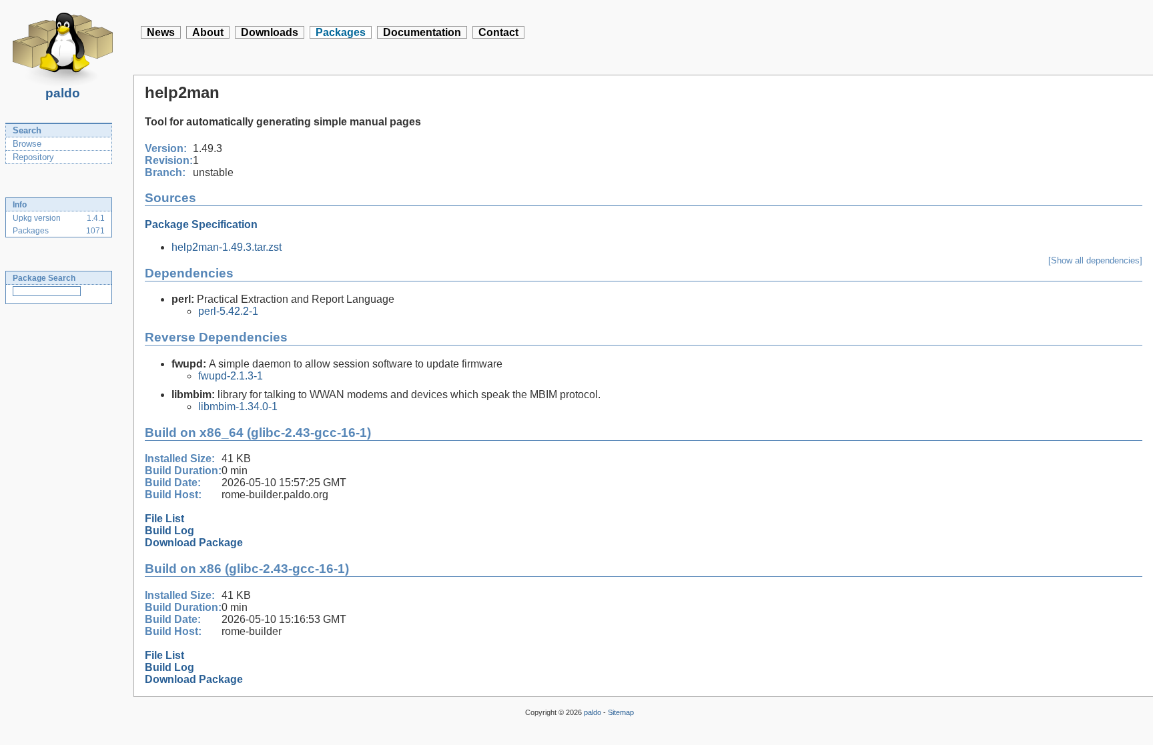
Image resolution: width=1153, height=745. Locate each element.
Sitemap (621, 712)
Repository (33, 157)
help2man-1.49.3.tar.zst (226, 247)
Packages (341, 32)
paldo (62, 93)
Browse (27, 144)
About (208, 32)
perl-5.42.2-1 (228, 311)
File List (164, 518)
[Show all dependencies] (1095, 260)
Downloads (269, 32)
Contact (498, 32)
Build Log (169, 530)
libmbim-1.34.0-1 (238, 406)
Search (27, 130)
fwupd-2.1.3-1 (230, 376)
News (161, 32)
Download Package (194, 542)
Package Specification (201, 224)
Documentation (422, 32)
